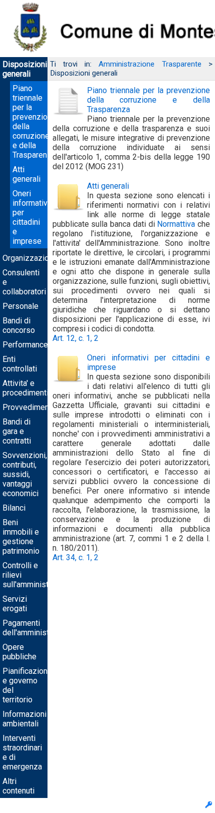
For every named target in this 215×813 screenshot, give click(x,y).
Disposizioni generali (24, 69)
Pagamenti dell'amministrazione (38, 627)
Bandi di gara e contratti (16, 431)
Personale (20, 306)
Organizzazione (30, 258)
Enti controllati (19, 363)
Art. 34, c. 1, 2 (75, 557)
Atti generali (26, 174)
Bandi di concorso (18, 325)
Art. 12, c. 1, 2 (75, 338)
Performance (25, 344)
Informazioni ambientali (24, 718)
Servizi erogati (14, 603)
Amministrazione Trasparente (149, 64)
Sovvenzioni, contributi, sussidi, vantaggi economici (24, 474)
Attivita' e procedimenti (25, 387)
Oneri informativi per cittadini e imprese (31, 217)
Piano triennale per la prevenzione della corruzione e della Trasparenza (148, 100)
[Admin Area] (208, 805)
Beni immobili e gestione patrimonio (21, 537)
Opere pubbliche (19, 651)
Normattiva (176, 224)
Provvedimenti (28, 407)
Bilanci (14, 508)
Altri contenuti (18, 785)
